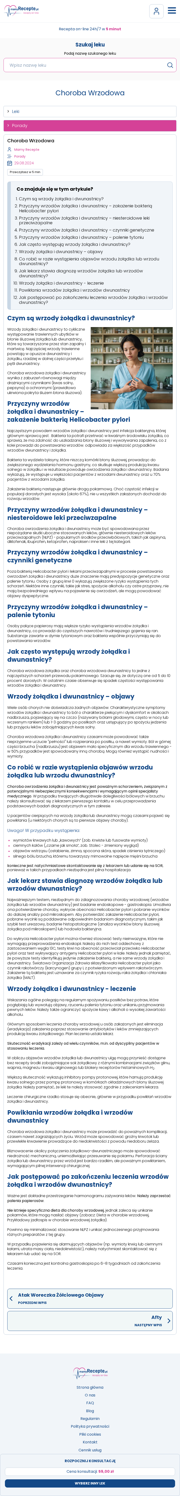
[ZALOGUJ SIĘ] (156, 11)
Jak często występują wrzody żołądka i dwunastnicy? (74, 244)
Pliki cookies (90, 1434)
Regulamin (90, 1418)
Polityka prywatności (90, 1426)
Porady (19, 125)
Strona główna (90, 1387)
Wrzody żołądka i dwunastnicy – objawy (61, 252)
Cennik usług (90, 1450)
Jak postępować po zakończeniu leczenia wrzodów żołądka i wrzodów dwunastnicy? (93, 299)
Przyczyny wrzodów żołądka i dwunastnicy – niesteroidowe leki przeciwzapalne (84, 220)
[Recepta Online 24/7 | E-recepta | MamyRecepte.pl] (21, 11)
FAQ (90, 1403)
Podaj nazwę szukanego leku (90, 53)
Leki (15, 111)
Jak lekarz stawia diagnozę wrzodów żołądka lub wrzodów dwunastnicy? (81, 273)
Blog (90, 1411)
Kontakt (90, 1442)
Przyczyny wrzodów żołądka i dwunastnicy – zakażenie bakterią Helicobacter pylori (85, 208)
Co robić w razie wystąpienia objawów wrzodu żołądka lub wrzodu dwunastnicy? (89, 261)
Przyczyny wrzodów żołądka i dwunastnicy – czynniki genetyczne (86, 230)
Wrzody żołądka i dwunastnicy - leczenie (61, 283)
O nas (90, 1395)
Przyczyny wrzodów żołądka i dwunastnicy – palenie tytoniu (81, 237)
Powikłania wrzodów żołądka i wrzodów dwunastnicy (74, 290)
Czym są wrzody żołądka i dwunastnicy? (61, 199)
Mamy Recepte (26, 149)
